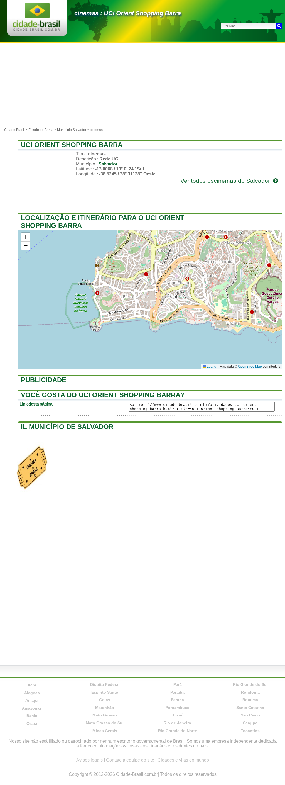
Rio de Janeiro (177, 723)
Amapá (31, 700)
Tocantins (250, 730)
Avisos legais (89, 760)
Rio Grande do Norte (177, 730)
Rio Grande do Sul (250, 684)
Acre (32, 685)
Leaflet (211, 366)
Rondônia (250, 692)
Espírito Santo (104, 692)
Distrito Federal (104, 684)
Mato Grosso (104, 715)
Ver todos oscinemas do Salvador (226, 180)
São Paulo (250, 715)
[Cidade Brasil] (36, 29)
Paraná (177, 700)
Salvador (108, 164)
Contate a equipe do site (130, 760)
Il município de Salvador (67, 426)
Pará (177, 684)
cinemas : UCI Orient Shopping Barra (127, 13)
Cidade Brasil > (16, 130)
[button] (25, 237)
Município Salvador (71, 130)
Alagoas (32, 693)
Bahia (31, 715)
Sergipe (250, 723)
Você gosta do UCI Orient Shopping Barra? (103, 395)
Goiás (104, 700)
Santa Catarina (250, 707)
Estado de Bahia (40, 130)
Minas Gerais (104, 730)
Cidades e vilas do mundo (183, 760)
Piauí (177, 715)
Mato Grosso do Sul (105, 723)
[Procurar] (279, 26)
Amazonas (32, 708)
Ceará (31, 723)
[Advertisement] (142, 85)
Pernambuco (178, 707)
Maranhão (104, 707)
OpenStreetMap (250, 366)
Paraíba (177, 692)
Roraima (250, 700)
